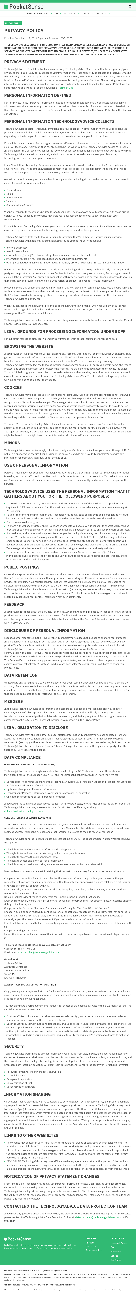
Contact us (91, 1246)
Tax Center (101, 13)
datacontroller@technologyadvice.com (26, 811)
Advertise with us (94, 1250)
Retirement (70, 13)
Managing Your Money (37, 13)
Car (57, 13)
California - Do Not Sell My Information (56, 1285)
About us (90, 1243)
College (86, 13)
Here (53, 984)
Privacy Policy (29, 1285)
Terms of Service (12, 1285)
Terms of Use (66, 87)
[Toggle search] (130, 6)
